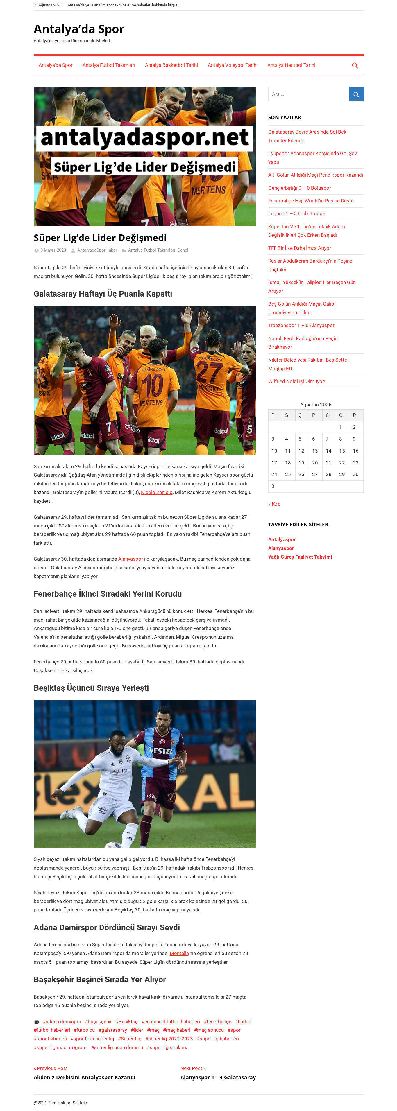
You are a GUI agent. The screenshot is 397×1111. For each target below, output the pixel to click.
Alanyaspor (130, 559)
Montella (179, 953)
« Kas (274, 504)
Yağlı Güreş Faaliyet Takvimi (300, 557)
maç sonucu (210, 1030)
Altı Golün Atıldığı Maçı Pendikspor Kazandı (315, 175)
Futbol (245, 1021)
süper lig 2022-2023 (170, 1039)
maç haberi (178, 1030)
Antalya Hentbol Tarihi (291, 65)
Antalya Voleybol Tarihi (232, 65)
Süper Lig (131, 1039)
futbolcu (85, 1030)
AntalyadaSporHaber (97, 250)
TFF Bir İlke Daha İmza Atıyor (299, 248)
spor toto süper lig (94, 1039)
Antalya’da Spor (79, 29)
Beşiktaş (128, 1021)
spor (235, 1030)
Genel (182, 250)
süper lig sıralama (169, 1047)
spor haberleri (52, 1039)
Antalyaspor (282, 539)
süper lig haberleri (219, 1039)
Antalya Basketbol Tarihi (171, 65)
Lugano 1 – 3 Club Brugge (296, 213)
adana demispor (63, 1021)
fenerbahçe (219, 1021)
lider (138, 1030)
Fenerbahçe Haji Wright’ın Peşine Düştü (311, 201)
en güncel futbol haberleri (172, 1021)
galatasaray (114, 1030)
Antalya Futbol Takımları (109, 65)
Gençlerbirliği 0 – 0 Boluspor (299, 188)
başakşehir (100, 1021)
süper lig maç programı (62, 1047)
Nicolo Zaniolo (157, 492)
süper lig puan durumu (118, 1047)
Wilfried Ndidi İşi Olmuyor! (296, 381)
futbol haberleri (53, 1030)
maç (155, 1030)
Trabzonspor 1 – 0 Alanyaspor (301, 325)
